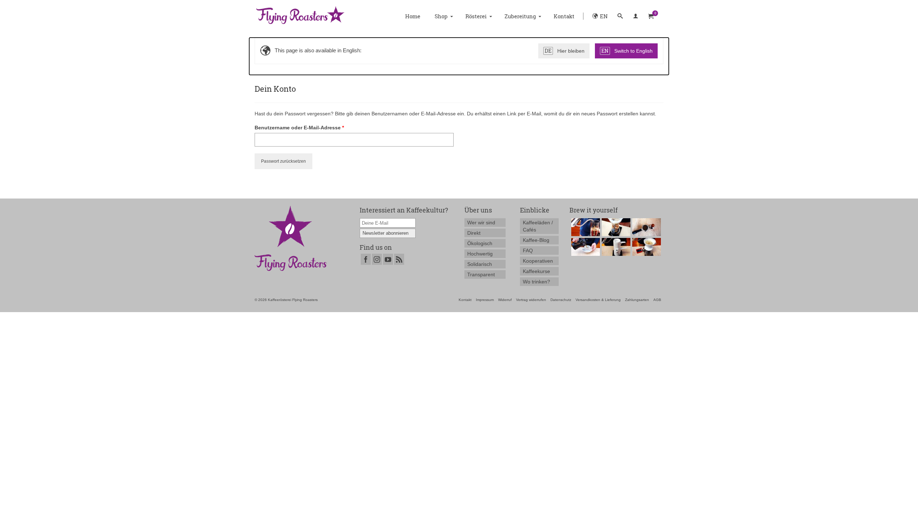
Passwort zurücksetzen (283, 161)
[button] (620, 16)
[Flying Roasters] (312, 16)
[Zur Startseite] (291, 238)
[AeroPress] (584, 227)
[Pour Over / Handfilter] (645, 247)
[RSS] (399, 259)
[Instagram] (377, 259)
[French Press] (584, 247)
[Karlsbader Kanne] (615, 247)
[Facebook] (366, 259)
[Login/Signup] (635, 16)
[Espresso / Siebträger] (645, 227)
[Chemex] (615, 227)
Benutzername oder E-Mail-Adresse (313, 127)
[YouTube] (388, 259)
